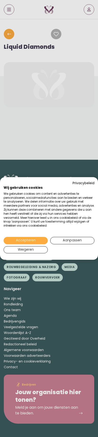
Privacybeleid (83, 183)
